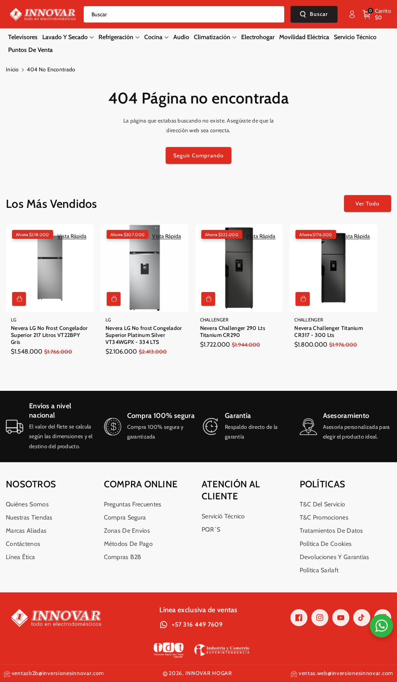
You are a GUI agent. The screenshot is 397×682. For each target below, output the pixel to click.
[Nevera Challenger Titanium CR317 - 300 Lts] (333, 268)
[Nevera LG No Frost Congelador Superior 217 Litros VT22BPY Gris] (50, 268)
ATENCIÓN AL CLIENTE (231, 490)
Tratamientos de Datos (331, 530)
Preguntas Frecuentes (133, 504)
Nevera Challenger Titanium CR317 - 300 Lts (328, 331)
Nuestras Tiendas (29, 517)
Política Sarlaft (319, 570)
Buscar (319, 13)
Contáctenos (23, 543)
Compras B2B (123, 557)
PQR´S (211, 529)
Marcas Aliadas (26, 530)
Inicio (12, 69)
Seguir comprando (198, 155)
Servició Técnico (223, 516)
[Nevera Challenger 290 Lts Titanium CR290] (239, 268)
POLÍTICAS (322, 484)
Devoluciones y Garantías (334, 557)
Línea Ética (20, 557)
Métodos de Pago (128, 543)
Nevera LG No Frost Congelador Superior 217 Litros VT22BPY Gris (49, 335)
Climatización (212, 37)
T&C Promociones (324, 517)
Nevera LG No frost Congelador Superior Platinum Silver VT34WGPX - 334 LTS (143, 335)
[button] (376, 14)
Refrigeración (115, 37)
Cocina (153, 37)
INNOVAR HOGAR (208, 673)
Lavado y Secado (65, 37)
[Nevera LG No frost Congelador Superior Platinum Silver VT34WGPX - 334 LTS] (144, 268)
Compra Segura (125, 517)
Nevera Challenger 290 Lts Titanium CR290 (233, 331)
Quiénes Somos (27, 504)
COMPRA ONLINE (141, 484)
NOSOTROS (31, 484)
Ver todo (368, 203)
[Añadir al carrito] (19, 299)
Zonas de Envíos (127, 530)
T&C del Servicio (322, 504)
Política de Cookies (326, 543)
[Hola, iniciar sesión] (352, 14)
